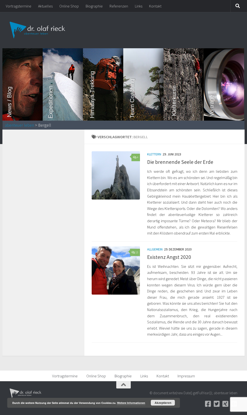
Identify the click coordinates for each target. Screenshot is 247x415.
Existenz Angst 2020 (169, 257)
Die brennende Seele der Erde (180, 162)
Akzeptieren (163, 403)
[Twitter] (216, 404)
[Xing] (225, 404)
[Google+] (234, 404)
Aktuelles (45, 6)
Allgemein (155, 249)
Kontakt (155, 6)
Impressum (186, 376)
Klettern (154, 154)
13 (136, 252)
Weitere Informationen (131, 403)
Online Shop (69, 6)
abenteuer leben (19, 125)
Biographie (94, 6)
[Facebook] (208, 404)
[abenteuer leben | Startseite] (38, 30)
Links (138, 6)
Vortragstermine (18, 6)
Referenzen (119, 6)
